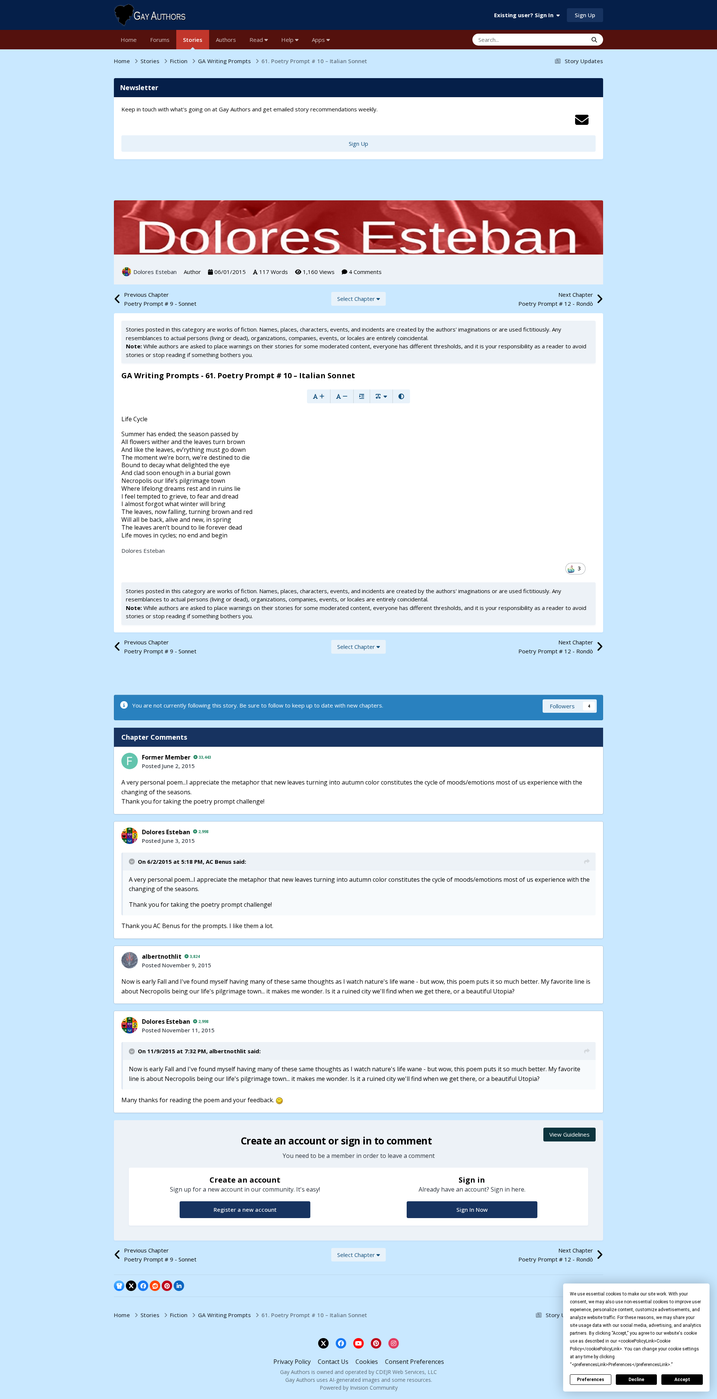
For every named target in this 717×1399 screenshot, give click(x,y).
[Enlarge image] (279, 1100)
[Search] (594, 40)
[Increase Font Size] (318, 396)
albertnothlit (161, 956)
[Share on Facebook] (143, 1286)
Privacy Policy (292, 1362)
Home (129, 39)
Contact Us (333, 1362)
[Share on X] (131, 1286)
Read (256, 39)
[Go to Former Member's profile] (129, 761)
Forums (160, 39)
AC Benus (219, 861)
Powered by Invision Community (359, 1387)
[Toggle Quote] (132, 862)
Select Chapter (356, 298)
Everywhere (563, 39)
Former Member (166, 757)
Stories (192, 39)
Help (288, 39)
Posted (168, 766)
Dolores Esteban (155, 271)
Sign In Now (472, 1209)
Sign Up (585, 15)
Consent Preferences (414, 1362)
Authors (226, 39)
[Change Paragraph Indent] (361, 396)
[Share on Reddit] (155, 1286)
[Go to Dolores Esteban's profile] (126, 271)
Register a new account (245, 1209)
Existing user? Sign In (525, 15)
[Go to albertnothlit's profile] (129, 960)
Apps (319, 39)
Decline (636, 1379)
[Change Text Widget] (381, 396)
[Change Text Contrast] (401, 396)
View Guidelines (569, 1134)
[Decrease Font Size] (342, 396)
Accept (682, 1379)
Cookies (367, 1362)
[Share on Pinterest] (167, 1286)
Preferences (590, 1379)
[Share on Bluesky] (119, 1286)
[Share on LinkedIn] (179, 1286)
